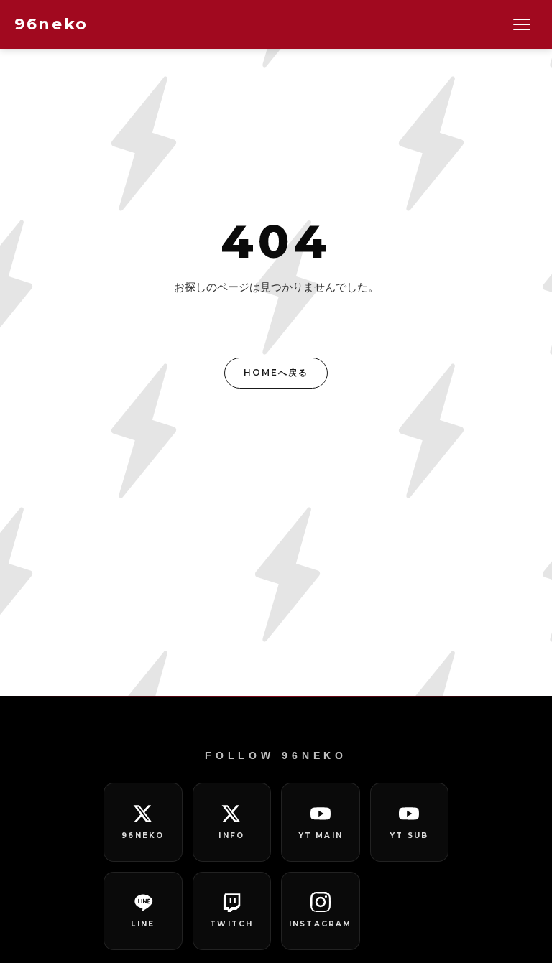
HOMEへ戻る (276, 372)
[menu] (522, 24)
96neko (51, 24)
